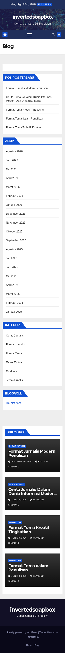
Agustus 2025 (14, 249)
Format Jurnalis (15, 344)
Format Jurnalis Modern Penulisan (27, 88)
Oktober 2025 (14, 231)
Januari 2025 (14, 311)
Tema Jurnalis (14, 380)
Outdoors (11, 371)
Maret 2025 (13, 293)
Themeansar (32, 637)
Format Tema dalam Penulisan (24, 118)
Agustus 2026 (14, 151)
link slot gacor (14, 403)
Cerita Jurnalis (15, 335)
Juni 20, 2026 (19, 538)
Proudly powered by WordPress (22, 632)
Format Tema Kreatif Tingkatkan (25, 109)
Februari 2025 (14, 302)
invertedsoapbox (32, 17)
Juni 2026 (12, 160)
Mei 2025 (11, 276)
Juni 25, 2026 (19, 500)
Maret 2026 (13, 187)
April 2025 (12, 285)
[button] (53, 34)
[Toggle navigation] (29, 34)
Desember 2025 (16, 213)
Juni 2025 (12, 267)
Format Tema (14, 353)
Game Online (14, 362)
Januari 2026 (14, 204)
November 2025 (16, 222)
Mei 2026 (11, 169)
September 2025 (16, 240)
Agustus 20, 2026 (22, 461)
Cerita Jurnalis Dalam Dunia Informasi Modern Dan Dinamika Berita (32, 493)
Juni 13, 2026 (19, 576)
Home (29, 645)
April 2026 (12, 178)
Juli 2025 (11, 258)
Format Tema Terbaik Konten (23, 127)
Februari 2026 (14, 195)
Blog (36, 645)
